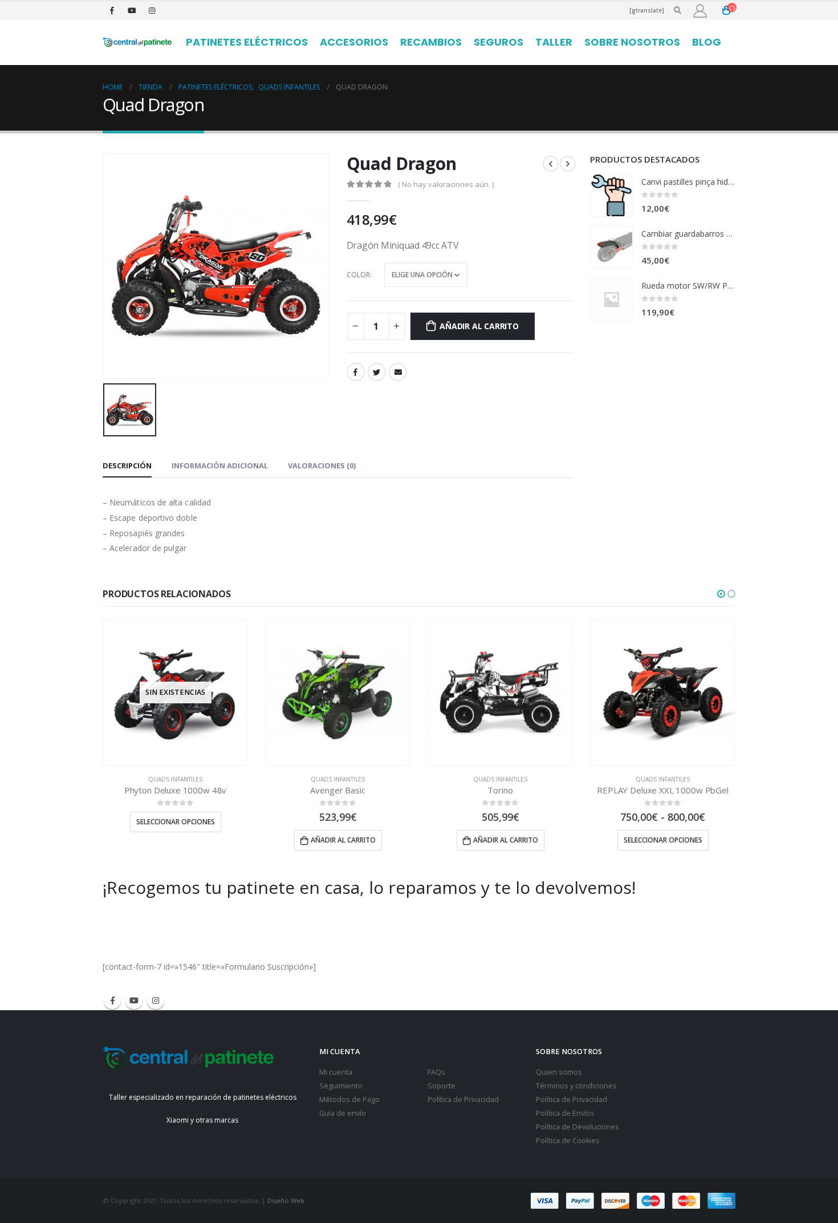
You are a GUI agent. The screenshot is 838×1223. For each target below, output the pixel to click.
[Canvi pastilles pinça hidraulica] (611, 195)
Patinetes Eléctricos (247, 42)
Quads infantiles (175, 779)
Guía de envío (342, 1113)
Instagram (155, 1000)
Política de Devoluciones (577, 1127)
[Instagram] (151, 10)
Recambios (431, 42)
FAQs (436, 1072)
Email (398, 372)
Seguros (498, 42)
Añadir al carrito (479, 326)
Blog (706, 42)
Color (358, 275)
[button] (721, 594)
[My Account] (699, 10)
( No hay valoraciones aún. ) (446, 184)
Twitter (377, 372)
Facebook (356, 372)
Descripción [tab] (127, 465)
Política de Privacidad (463, 1099)
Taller (553, 42)
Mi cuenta (335, 1072)
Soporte (441, 1086)
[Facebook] (111, 10)
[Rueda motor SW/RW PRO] (611, 299)
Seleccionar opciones (175, 822)
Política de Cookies (568, 1140)
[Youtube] (131, 10)
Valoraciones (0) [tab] (322, 465)
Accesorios (354, 42)
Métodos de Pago (349, 1099)
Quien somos (559, 1072)
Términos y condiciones (576, 1086)
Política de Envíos (565, 1113)
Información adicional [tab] (220, 465)
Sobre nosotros (632, 42)
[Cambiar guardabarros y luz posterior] (611, 247)
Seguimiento (341, 1086)
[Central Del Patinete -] (137, 42)
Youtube (134, 1000)
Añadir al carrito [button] (343, 840)
